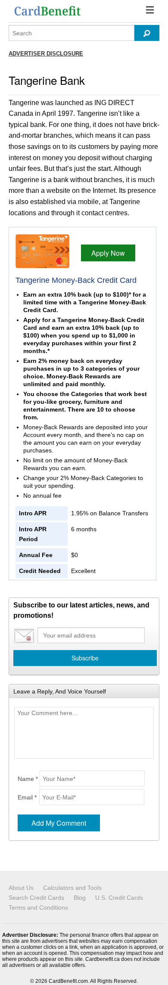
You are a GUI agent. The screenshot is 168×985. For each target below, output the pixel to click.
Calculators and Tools (72, 887)
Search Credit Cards (36, 897)
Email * (27, 797)
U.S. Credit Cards (119, 897)
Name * (28, 778)
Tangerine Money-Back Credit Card (76, 280)
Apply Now (108, 253)
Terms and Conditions (38, 907)
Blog (80, 897)
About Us (21, 887)
